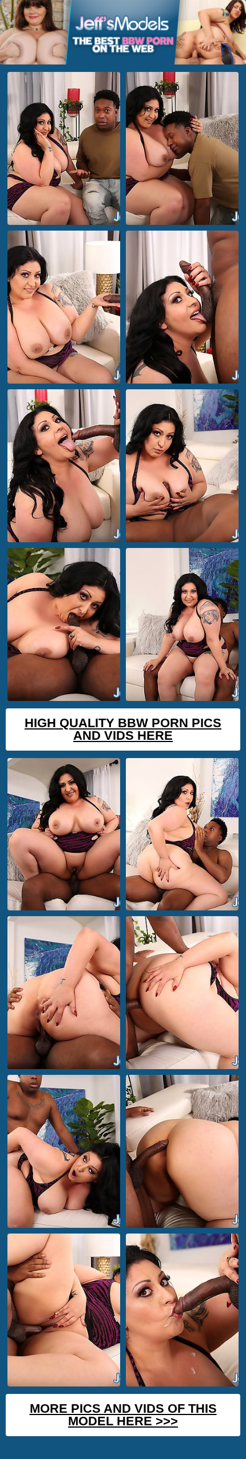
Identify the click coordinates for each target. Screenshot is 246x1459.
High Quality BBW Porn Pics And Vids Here (123, 729)
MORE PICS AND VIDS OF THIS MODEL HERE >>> (123, 1414)
